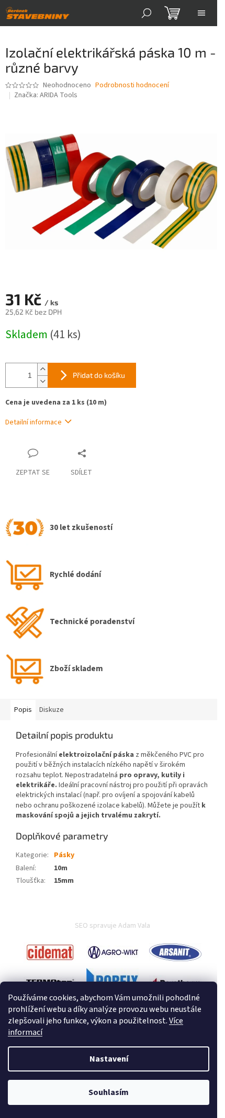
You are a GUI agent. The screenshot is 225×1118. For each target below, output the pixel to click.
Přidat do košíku (99, 375)
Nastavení (108, 1059)
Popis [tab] (23, 710)
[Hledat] (146, 13)
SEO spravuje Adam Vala (112, 925)
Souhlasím (108, 1092)
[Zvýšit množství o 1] (42, 369)
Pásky (64, 855)
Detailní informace (33, 422)
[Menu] (201, 13)
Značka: (45, 95)
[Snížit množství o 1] (42, 381)
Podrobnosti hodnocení (132, 85)
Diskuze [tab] (51, 710)
